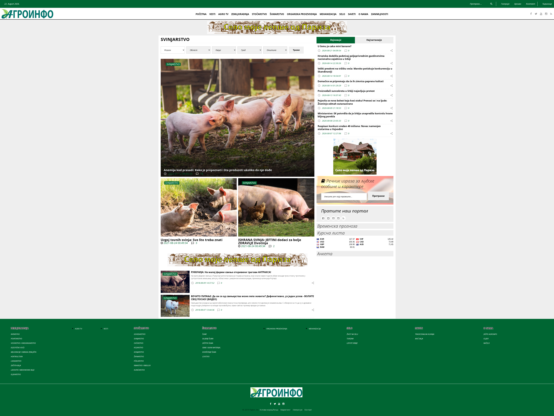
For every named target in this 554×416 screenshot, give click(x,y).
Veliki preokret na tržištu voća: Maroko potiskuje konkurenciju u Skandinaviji (355, 70)
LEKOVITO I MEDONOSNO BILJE (22, 370)
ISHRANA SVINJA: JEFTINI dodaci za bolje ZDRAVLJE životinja (269, 241)
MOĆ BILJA (419, 338)
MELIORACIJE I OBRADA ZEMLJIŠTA (23, 352)
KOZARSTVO (138, 347)
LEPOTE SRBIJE (352, 343)
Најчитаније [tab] (374, 40)
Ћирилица (547, 3)
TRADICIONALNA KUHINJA (424, 334)
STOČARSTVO (259, 14)
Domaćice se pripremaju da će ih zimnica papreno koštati (351, 81)
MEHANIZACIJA (328, 14)
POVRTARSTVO (16, 338)
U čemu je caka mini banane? (334, 46)
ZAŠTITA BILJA (16, 365)
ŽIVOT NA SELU (352, 334)
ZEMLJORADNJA (240, 14)
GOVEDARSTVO (139, 334)
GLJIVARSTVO (16, 374)
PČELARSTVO (139, 361)
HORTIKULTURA (17, 356)
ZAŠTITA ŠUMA (207, 343)
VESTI (212, 14)
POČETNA (201, 14)
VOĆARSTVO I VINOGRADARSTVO (23, 343)
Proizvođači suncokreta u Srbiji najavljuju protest (346, 91)
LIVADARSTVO (16, 361)
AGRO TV (223, 14)
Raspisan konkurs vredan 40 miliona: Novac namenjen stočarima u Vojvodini (349, 128)
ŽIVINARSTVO (139, 356)
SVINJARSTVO (171, 183)
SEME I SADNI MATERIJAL (211, 347)
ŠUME (204, 334)
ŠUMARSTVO (277, 14)
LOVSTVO (205, 356)
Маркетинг (285, 409)
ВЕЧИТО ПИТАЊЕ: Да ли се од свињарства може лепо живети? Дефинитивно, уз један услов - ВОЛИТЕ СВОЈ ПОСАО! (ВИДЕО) (252, 298)
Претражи (378, 195)
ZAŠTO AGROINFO (490, 334)
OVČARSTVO (138, 343)
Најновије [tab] (335, 40)
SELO (342, 14)
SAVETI (352, 14)
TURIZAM (350, 338)
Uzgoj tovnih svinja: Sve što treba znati (191, 240)
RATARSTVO (15, 334)
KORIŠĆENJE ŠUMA (209, 352)
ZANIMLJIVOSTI (379, 14)
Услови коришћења (269, 409)
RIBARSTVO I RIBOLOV (142, 365)
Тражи (296, 50)
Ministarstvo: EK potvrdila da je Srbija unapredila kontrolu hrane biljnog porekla (355, 115)
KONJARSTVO (139, 352)
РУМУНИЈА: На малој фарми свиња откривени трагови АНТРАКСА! (231, 272)
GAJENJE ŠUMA (207, 338)
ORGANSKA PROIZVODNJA (302, 14)
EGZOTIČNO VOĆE (17, 347)
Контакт (308, 409)
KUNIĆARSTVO (139, 370)
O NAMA (363, 14)
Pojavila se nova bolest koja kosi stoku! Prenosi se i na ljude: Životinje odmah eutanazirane (352, 102)
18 (201, 173)
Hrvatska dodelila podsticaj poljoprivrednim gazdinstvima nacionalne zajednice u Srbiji (351, 57)
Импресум (297, 409)
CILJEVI (486, 338)
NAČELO (486, 343)
